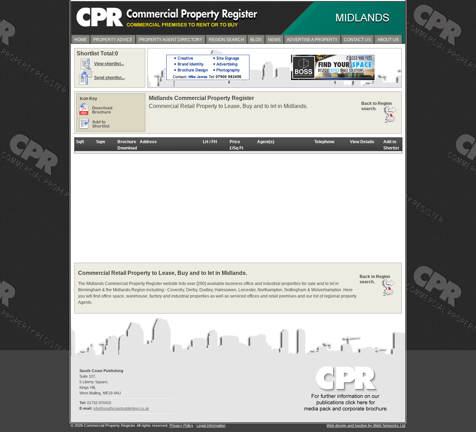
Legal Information (211, 425)
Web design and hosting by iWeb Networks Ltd (366, 425)
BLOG (256, 39)
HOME (80, 39)
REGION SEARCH (226, 39)
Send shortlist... (109, 77)
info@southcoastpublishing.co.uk (121, 408)
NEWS (274, 39)
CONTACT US (357, 39)
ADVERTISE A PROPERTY (312, 39)
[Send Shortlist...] (85, 83)
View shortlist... (109, 63)
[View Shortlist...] (85, 69)
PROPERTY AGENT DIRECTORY (170, 39)
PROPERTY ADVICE (112, 39)
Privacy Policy (181, 425)
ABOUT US (388, 39)
